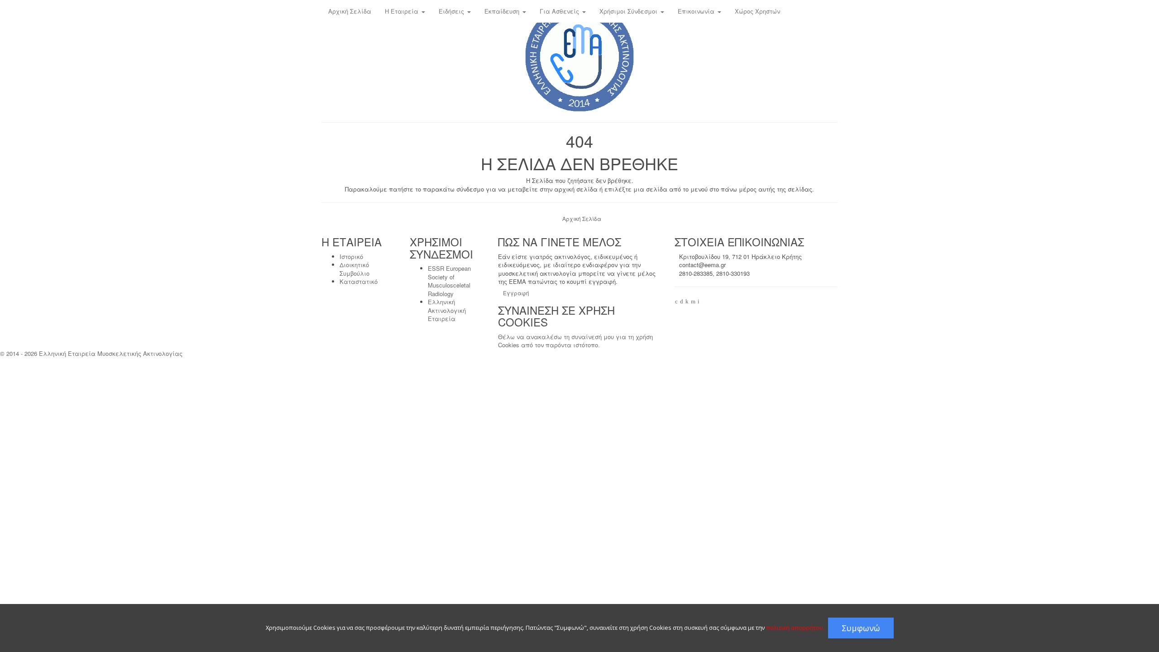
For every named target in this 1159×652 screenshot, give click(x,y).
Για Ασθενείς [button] (560, 11)
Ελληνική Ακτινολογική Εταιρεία (447, 310)
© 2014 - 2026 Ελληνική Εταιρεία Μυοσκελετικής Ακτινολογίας (91, 353)
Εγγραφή (516, 293)
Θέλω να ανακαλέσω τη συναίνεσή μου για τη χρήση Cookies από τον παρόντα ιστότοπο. (575, 341)
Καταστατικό (359, 281)
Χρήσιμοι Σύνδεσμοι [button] (629, 11)
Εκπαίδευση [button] (502, 11)
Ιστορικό (351, 256)
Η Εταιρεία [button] (402, 11)
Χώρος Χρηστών (757, 11)
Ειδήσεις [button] (452, 11)
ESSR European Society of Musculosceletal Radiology (449, 281)
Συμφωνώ (861, 628)
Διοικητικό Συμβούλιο (354, 269)
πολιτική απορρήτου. (795, 627)
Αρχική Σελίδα (349, 11)
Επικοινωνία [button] (697, 11)
